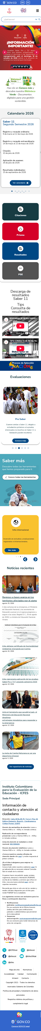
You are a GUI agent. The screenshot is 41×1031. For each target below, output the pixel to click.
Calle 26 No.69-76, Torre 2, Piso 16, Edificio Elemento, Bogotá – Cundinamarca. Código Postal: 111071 (20, 821)
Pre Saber (20, 419)
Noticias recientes (20, 568)
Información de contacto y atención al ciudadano (20, 809)
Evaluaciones (20, 377)
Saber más (13, 460)
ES (28, 2)
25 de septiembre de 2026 (14, 171)
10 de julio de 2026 (11, 152)
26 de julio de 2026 (13, 161)
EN (22, 2)
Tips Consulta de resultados (20, 308)
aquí (20, 856)
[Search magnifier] (39, 19)
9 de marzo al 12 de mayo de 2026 (18, 133)
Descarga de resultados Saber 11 (20, 295)
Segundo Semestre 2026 (18, 123)
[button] (37, 10)
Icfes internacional (20, 530)
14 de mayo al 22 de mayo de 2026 (19, 142)
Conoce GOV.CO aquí (21, 1026)
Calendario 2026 (20, 113)
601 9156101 (15, 844)
